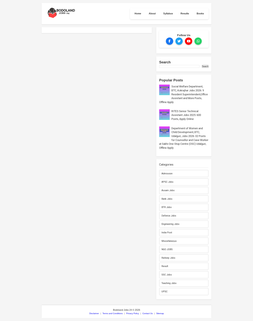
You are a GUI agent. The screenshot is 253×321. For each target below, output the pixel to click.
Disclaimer (94, 313)
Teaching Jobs (168, 283)
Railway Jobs (168, 257)
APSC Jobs (167, 181)
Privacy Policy (132, 313)
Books (200, 13)
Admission (166, 173)
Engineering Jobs (170, 224)
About (152, 13)
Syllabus (168, 13)
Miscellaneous (169, 241)
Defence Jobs (168, 215)
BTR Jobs (166, 207)
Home (138, 13)
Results (185, 13)
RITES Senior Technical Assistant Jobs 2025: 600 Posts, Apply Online (186, 115)
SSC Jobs (166, 274)
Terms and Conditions (112, 313)
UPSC (164, 291)
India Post (166, 232)
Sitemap (160, 313)
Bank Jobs (166, 198)
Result (164, 266)
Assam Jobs (168, 190)
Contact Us (147, 313)
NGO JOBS (167, 249)
